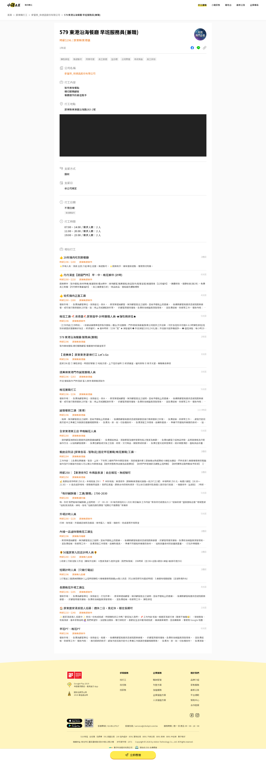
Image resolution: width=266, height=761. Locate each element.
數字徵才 (181, 736)
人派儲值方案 (159, 700)
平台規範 (195, 694)
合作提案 (195, 705)
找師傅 (99, 736)
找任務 (123, 684)
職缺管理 (157, 679)
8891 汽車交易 (149, 736)
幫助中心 (195, 700)
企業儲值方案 (159, 694)
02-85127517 (113, 725)
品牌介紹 (195, 679)
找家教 (123, 689)
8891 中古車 (171, 736)
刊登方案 (157, 684)
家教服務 (195, 684)
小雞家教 (216, 4)
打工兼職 (202, 4)
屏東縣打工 (21, 14)
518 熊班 (84, 736)
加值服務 (157, 689)
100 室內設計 (121, 736)
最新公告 (240, 4)
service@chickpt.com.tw (146, 725)
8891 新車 (160, 736)
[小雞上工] (13, 4)
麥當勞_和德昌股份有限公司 (45, 14)
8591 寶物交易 (135, 736)
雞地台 (228, 4)
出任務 (92, 736)
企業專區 (254, 4)
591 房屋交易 (109, 736)
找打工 (123, 679)
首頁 (9, 14)
